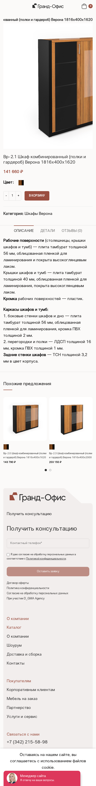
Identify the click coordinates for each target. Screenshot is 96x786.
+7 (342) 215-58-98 (27, 742)
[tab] (24, 230)
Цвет (8, 182)
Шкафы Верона (38, 214)
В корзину (37, 195)
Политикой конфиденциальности (46, 558)
